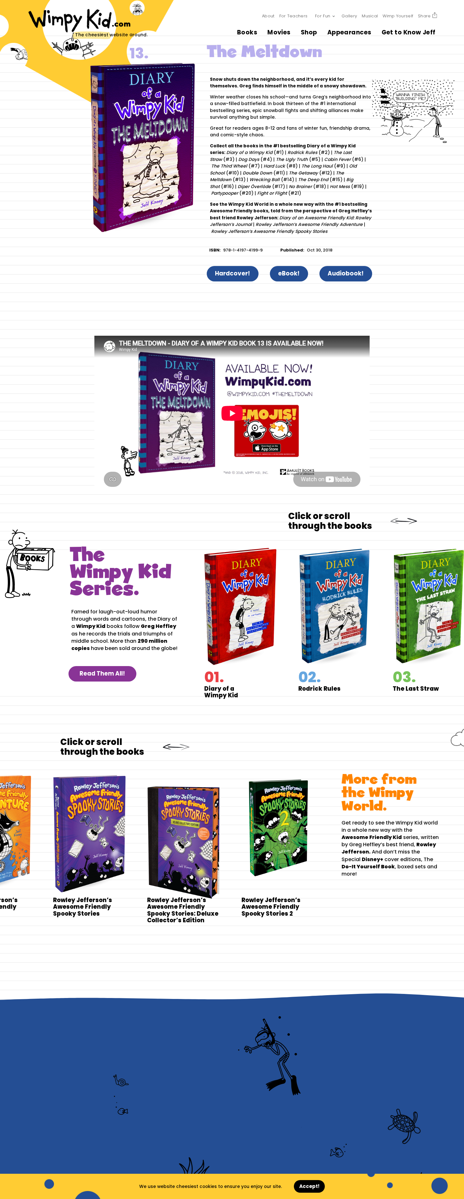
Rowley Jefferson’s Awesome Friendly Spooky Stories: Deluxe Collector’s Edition (172, 848)
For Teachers (293, 16)
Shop (309, 32)
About (268, 16)
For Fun (322, 16)
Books (247, 32)
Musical (370, 16)
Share (424, 16)
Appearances (349, 32)
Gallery (349, 16)
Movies (279, 32)
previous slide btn (396, 521)
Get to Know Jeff (409, 32)
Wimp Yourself (398, 16)
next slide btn (409, 521)
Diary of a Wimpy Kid (251, 623)
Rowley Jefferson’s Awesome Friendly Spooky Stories (78, 848)
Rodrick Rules (346, 623)
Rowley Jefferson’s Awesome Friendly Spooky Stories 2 (267, 848)
